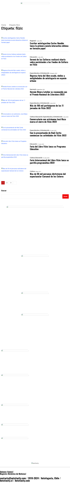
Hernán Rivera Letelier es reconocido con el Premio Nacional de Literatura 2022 (48, 93)
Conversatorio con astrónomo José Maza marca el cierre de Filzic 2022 (48, 120)
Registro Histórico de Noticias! (13, 474)
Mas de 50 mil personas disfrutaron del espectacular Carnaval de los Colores (48, 175)
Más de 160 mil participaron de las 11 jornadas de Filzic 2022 (47, 106)
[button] (35, 467)
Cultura (32, 117)
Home (3, 25)
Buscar (3, 191)
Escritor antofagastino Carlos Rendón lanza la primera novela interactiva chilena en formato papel (49, 46)
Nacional (33, 89)
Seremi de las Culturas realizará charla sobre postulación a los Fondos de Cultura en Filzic (49, 62)
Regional (33, 41)
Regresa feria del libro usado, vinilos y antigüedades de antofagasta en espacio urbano (48, 78)
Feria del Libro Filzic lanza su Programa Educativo (48, 147)
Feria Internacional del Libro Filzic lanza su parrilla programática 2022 (49, 161)
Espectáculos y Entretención (39, 73)
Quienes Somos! (6, 472)
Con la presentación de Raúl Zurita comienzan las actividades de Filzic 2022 (48, 134)
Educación (33, 57)
